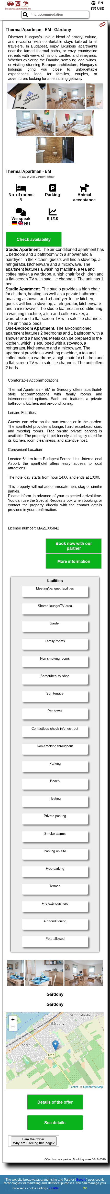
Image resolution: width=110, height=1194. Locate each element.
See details (54, 1123)
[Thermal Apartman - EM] (26, 96)
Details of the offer (55, 1102)
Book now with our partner (74, 546)
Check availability (34, 239)
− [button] (13, 1027)
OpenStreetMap (93, 1087)
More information (73, 561)
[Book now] (102, 24)
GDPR (53, 1188)
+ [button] (13, 1019)
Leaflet (74, 1087)
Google (81, 1179)
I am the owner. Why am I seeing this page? (33, 1141)
